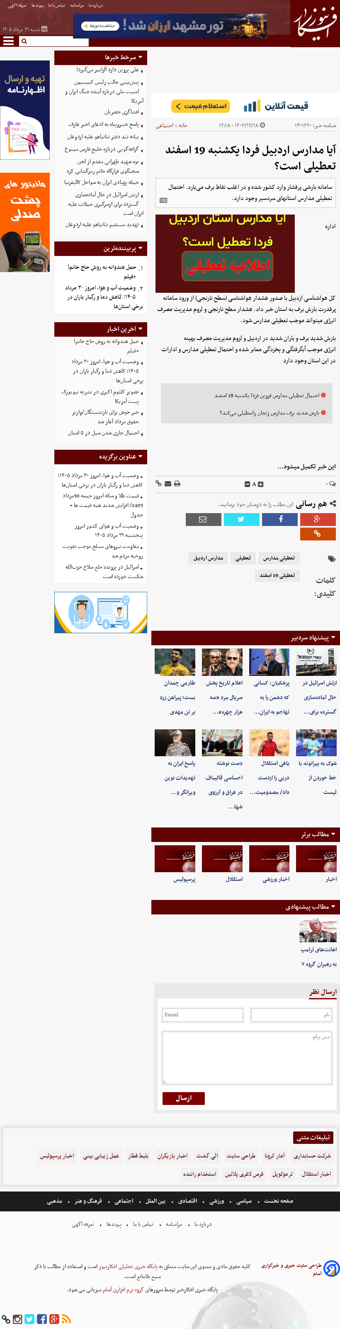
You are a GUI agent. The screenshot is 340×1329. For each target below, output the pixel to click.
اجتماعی (164, 125)
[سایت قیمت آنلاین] (245, 106)
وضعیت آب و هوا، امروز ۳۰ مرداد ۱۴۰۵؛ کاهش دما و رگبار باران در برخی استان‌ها (104, 297)
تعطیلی (243, 558)
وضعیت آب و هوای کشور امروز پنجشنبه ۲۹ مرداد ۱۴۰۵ (109, 530)
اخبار (331, 879)
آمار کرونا (274, 1156)
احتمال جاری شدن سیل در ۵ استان (103, 433)
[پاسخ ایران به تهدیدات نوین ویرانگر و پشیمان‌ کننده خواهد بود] (175, 742)
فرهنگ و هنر (88, 1201)
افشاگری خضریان (121, 112)
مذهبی (55, 1201)
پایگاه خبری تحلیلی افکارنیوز (127, 1266)
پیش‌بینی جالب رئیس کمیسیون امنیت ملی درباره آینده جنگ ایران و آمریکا (104, 91)
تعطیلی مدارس (279, 558)
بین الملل (155, 1201)
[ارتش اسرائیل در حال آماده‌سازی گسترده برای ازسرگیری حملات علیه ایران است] (316, 662)
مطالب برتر (315, 834)
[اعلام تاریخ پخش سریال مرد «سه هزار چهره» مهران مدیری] (222, 662)
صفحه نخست (278, 1201)
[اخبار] (316, 858)
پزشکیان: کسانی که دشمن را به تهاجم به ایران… (271, 697)
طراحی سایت (241, 1156)
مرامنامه (77, 6)
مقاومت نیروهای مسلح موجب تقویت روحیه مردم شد (103, 551)
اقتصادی (187, 1201)
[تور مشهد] (170, 37)
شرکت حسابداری (312, 1156)
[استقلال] (222, 858)
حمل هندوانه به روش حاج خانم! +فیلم (102, 272)
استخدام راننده (199, 1174)
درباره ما (96, 6)
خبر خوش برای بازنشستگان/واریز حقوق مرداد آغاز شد (105, 417)
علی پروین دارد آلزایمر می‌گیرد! (107, 70)
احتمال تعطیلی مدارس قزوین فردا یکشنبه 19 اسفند (266, 395)
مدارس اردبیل (208, 558)
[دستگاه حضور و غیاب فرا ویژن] (101, 632)
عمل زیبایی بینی (101, 1156)
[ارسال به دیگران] (167, 484)
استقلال (234, 879)
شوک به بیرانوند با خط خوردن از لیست (318, 778)
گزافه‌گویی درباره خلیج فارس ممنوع (102, 149)
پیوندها (38, 6)
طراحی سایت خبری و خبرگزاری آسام (291, 1269)
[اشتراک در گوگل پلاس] (318, 519)
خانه (183, 125)
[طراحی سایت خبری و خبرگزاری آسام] (331, 1270)
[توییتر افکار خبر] (29, 1319)
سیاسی (244, 1201)
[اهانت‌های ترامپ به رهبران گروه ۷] (318, 930)
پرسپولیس (184, 879)
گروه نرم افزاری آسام (123, 1290)
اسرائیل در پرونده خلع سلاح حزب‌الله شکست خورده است (104, 571)
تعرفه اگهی (17, 6)
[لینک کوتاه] (158, 484)
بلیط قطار (138, 1156)
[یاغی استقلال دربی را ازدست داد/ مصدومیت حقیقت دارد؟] (269, 742)
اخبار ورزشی (275, 879)
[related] (163, 200)
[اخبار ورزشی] (269, 858)
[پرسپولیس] (175, 858)
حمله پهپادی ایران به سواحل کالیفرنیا (101, 182)
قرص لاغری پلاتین (244, 1174)
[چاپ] (176, 484)
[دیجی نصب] (25, 271)
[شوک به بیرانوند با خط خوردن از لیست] (316, 742)
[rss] (66, 1319)
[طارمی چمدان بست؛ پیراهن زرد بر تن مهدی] (175, 662)
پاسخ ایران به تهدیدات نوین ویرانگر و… (180, 778)
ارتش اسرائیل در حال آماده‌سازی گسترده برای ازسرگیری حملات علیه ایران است (105, 204)
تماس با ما (57, 6)
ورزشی (216, 1201)
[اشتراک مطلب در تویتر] (242, 519)
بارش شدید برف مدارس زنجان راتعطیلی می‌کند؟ (269, 413)
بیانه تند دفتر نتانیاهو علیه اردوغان (103, 137)
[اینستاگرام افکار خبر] (17, 1319)
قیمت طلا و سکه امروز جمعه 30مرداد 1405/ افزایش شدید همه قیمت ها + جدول (103, 505)
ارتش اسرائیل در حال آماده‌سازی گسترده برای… (319, 697)
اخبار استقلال (316, 1174)
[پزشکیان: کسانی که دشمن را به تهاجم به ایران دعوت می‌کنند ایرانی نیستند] (269, 662)
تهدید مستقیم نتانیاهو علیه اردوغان (102, 224)
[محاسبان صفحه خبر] (25, 159)
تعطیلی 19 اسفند (277, 575)
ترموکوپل (282, 1174)
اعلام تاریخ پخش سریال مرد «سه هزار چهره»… (224, 697)
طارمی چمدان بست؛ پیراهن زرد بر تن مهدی (177, 697)
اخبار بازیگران (172, 1156)
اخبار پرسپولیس (57, 1156)
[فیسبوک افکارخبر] (42, 1319)
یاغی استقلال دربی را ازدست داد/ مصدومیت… (269, 778)
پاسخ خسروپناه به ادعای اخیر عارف (103, 124)
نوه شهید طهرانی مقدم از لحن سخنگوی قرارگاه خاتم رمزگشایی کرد (102, 166)
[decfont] (247, 484)
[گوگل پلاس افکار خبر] (54, 1319)
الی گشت (207, 1156)
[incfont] (261, 484)
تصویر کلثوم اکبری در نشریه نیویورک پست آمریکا (100, 396)
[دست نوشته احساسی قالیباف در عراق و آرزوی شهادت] (222, 742)
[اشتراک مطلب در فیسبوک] (280, 519)
